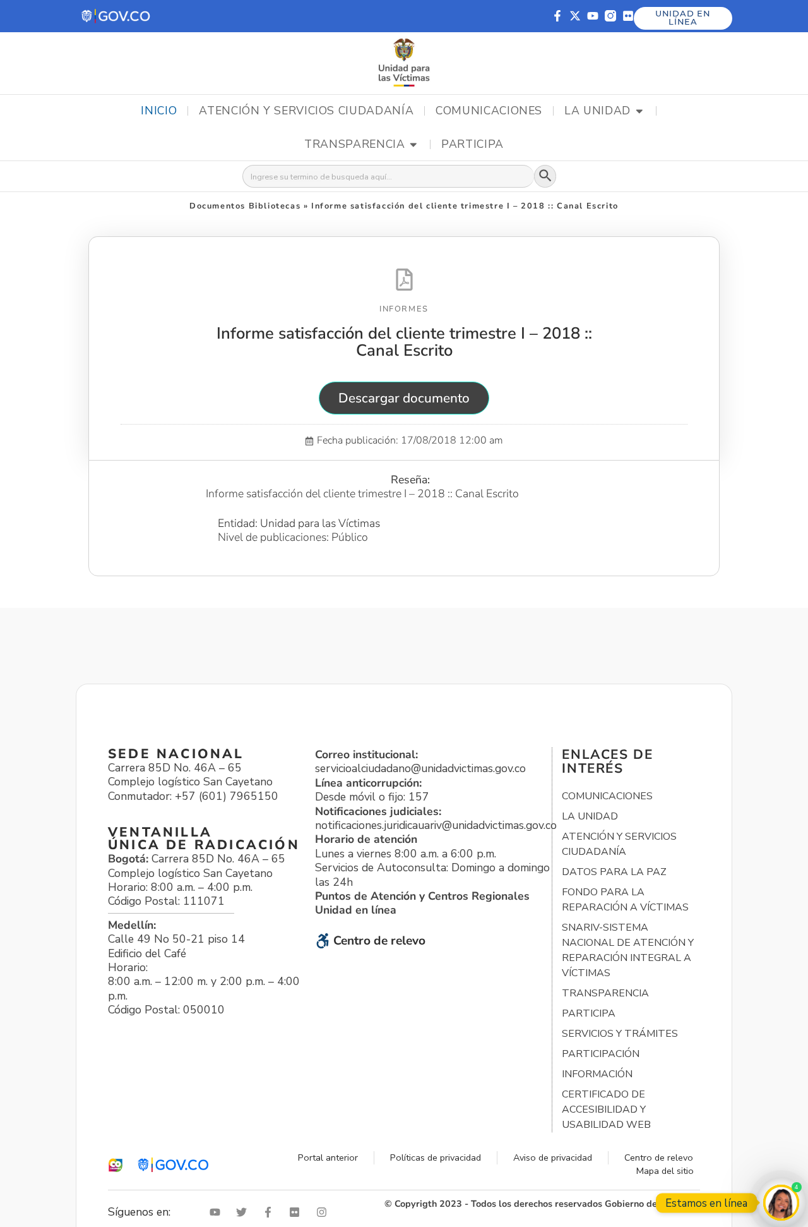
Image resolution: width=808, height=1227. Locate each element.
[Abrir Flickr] (297, 1212)
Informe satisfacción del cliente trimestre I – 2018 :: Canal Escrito (404, 341)
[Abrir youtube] (218, 1212)
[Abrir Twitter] (244, 1212)
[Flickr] (628, 15)
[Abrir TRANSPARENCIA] (413, 144)
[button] (116, 16)
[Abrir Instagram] (324, 1212)
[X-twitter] (575, 15)
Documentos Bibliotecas (244, 206)
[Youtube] (592, 15)
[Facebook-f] (557, 15)
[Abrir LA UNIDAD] (639, 111)
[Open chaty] (781, 1203)
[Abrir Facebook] (271, 1212)
